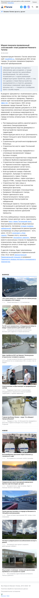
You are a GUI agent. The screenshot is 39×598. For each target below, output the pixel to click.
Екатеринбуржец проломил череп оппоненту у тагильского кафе (17, 455)
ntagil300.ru (9, 59)
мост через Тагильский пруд (20, 221)
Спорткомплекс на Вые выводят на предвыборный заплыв (19, 387)
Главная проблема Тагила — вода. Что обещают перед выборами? (18, 418)
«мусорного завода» (21, 237)
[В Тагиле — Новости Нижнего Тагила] (9, 7)
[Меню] (37, 7)
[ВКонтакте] (24, 7)
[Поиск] (32, 7)
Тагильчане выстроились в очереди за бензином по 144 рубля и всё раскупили (19, 512)
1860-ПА (4, 103)
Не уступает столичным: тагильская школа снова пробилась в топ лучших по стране (18, 570)
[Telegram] (21, 7)
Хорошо (34, 2)
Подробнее (11, 2)
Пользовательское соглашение (10, 591)
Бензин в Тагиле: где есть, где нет (14, 11)
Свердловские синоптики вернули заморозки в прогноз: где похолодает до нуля (17, 483)
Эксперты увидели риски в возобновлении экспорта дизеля (19, 541)
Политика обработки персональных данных (14, 588)
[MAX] (28, 7)
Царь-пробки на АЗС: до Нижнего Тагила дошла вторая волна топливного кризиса (18, 356)
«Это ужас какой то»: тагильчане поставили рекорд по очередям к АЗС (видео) (19, 299)
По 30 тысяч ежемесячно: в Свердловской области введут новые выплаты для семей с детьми (19, 326)
